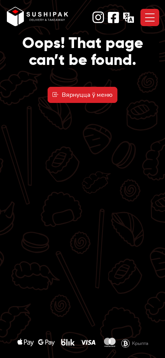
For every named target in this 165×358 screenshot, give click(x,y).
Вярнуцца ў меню (85, 95)
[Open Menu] (149, 17)
